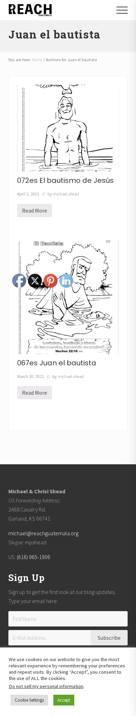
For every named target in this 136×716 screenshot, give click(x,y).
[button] (122, 10)
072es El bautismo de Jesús (65, 180)
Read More (34, 212)
